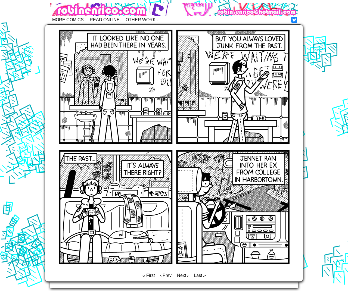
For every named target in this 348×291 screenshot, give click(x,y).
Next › (182, 275)
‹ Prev (166, 275)
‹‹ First (148, 275)
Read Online (106, 19)
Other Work (142, 19)
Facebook (294, 19)
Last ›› (200, 275)
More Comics (69, 19)
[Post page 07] (174, 267)
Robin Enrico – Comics (174, 9)
